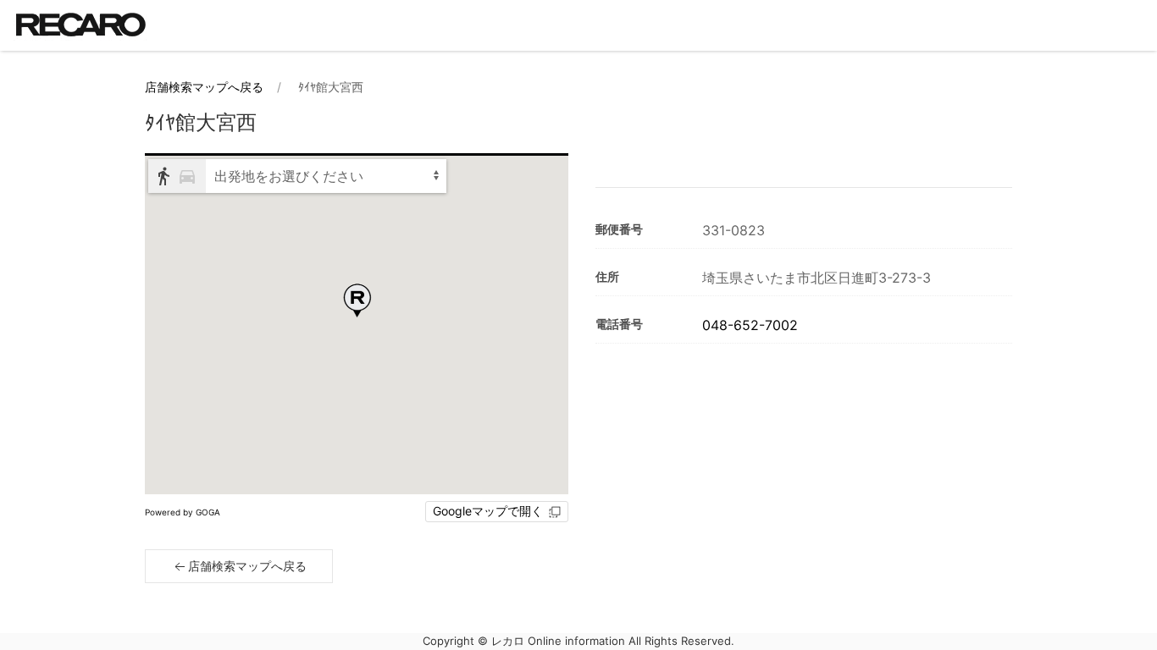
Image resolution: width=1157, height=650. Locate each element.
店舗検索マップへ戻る (204, 87)
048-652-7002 (750, 325)
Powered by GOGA (182, 512)
